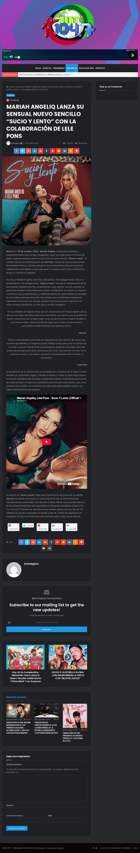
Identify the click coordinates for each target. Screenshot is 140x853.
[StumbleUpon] (40, 151)
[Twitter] (22, 151)
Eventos (47, 68)
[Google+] (28, 151)
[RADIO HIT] (70, 24)
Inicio (38, 68)
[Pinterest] (52, 151)
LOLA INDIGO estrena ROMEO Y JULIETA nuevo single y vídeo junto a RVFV (51, 74)
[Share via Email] (43, 548)
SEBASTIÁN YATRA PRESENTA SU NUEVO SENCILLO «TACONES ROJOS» (73, 737)
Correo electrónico (15, 815)
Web (50, 815)
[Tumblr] (46, 151)
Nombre (10, 805)
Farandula (71, 68)
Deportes (100, 68)
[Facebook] (16, 151)
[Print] (49, 548)
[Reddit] (58, 151)
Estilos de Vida (86, 68)
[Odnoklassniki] (70, 151)
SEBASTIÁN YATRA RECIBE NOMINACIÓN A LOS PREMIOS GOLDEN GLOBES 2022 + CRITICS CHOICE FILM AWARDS (18, 727)
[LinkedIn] (34, 151)
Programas (59, 68)
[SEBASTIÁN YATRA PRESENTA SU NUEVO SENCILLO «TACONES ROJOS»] (75, 716)
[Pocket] (76, 151)
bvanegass (15, 143)
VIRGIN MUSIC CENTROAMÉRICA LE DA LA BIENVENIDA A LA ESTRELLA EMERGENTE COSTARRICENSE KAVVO (46, 727)
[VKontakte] (64, 151)
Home (11, 87)
